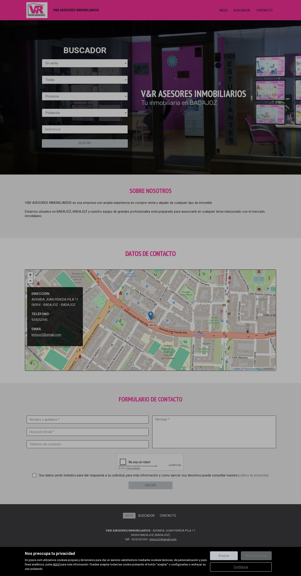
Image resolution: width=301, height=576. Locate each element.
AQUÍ (56, 564)
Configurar (241, 567)
